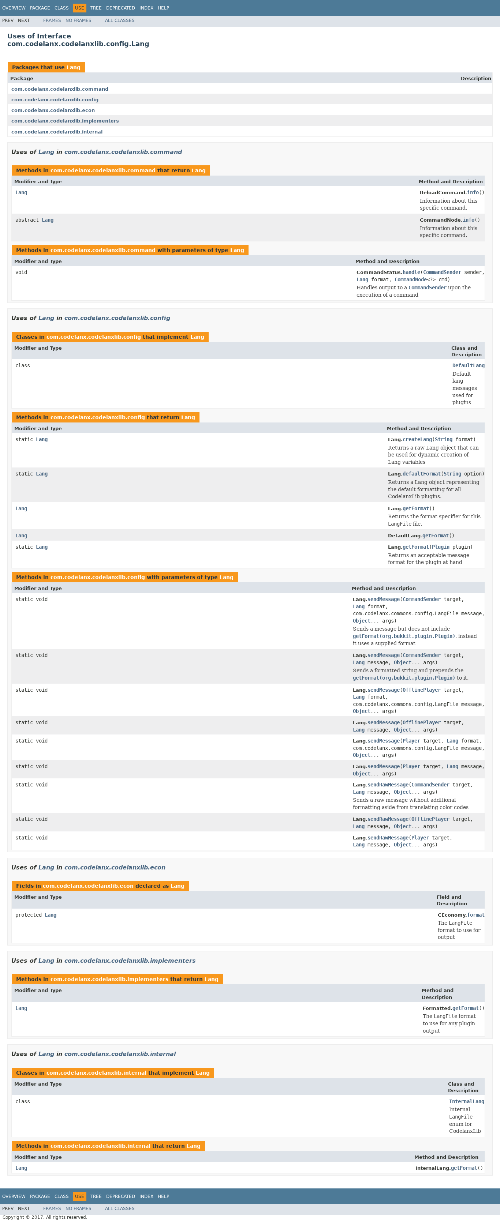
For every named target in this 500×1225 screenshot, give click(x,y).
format (476, 915)
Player (411, 741)
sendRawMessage (387, 785)
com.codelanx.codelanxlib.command (59, 89)
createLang (417, 439)
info (473, 192)
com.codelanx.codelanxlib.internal (56, 132)
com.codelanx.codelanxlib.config (54, 99)
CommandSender (442, 272)
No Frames (79, 20)
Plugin (440, 547)
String (443, 439)
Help (163, 8)
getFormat (416, 508)
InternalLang (466, 1101)
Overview (14, 8)
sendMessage (383, 599)
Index (146, 8)
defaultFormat (422, 474)
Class (62, 8)
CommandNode (411, 279)
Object (361, 621)
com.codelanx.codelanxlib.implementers (65, 121)
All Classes (120, 20)
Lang (74, 67)
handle (411, 272)
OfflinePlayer (422, 690)
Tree (96, 8)
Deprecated (120, 8)
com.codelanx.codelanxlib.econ (53, 110)
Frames (52, 20)
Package (40, 8)
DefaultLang (468, 365)
